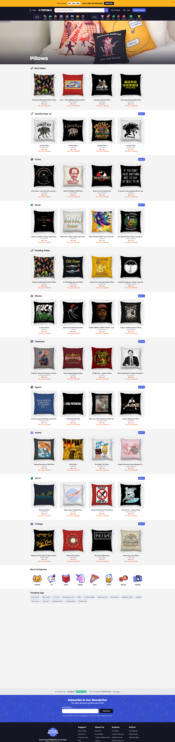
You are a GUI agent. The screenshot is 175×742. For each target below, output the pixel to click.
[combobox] (79, 10)
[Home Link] (45, 10)
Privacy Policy (84, 715)
